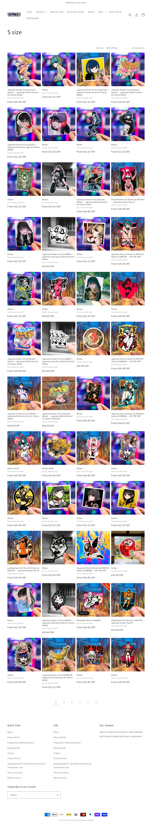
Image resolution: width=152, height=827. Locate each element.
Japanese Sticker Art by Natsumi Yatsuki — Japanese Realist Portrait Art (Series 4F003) (22, 92)
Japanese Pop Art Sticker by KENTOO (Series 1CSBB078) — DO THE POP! (127, 255)
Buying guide (13, 748)
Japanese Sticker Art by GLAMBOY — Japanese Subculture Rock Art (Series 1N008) (58, 623)
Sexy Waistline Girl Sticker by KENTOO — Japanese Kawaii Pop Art (127, 200)
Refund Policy (14, 777)
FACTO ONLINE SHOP (71, 820)
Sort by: (99, 48)
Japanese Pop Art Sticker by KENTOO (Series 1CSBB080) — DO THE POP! (127, 415)
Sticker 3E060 (48, 468)
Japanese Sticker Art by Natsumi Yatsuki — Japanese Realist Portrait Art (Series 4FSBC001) (57, 416)
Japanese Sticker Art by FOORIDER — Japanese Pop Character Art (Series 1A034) (58, 677)
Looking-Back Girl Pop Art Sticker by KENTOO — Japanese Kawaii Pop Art (23, 569)
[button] (41, 12)
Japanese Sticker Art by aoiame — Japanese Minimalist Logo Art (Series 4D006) (23, 147)
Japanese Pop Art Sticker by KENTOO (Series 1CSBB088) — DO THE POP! (93, 569)
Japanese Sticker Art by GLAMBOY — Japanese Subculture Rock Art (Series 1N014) (58, 257)
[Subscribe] (57, 795)
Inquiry (10, 753)
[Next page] (96, 702)
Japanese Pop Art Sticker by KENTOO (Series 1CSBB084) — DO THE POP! (127, 360)
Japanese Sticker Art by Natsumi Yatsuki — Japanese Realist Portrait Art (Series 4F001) (92, 202)
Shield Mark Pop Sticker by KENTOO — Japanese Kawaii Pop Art (128, 621)
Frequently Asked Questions (21, 742)
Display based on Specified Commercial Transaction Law (26, 765)
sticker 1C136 (13, 468)
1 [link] (56, 702)
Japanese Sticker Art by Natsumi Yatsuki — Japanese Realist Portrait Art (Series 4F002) (126, 92)
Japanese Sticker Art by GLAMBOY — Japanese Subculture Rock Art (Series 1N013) (58, 361)
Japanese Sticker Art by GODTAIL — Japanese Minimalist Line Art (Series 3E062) (23, 416)
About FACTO (13, 737)
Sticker (45, 90)
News (9, 732)
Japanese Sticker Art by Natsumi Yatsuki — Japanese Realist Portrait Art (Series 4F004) (22, 361)
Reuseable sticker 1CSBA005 (89, 620)
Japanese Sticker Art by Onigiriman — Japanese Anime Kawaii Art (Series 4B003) (93, 92)
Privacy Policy (13, 758)
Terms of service (15, 772)
